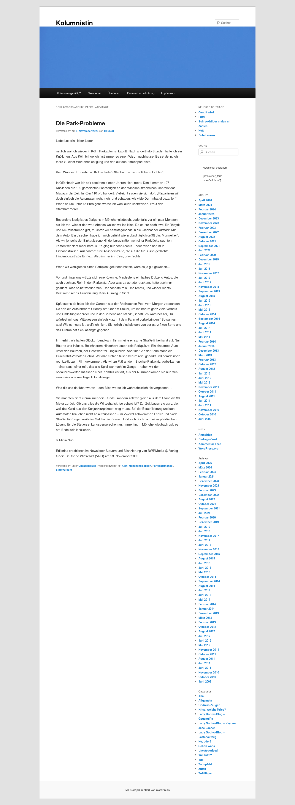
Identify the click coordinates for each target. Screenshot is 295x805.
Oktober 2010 (207, 414)
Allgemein (205, 700)
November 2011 (208, 387)
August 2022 (206, 237)
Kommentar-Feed (209, 444)
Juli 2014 (204, 328)
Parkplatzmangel (162, 466)
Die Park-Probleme (80, 123)
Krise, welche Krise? (212, 709)
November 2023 (208, 223)
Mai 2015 (204, 309)
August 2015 (206, 296)
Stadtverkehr (64, 469)
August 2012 (206, 368)
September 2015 (209, 291)
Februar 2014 (207, 341)
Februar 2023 (207, 228)
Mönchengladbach (140, 466)
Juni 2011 (204, 405)
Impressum (168, 93)
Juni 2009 (204, 419)
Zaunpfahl (205, 764)
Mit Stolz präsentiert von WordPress (147, 790)
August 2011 (206, 396)
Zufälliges (205, 773)
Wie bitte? (205, 755)
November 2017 (208, 273)
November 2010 (208, 410)
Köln (124, 466)
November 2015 (208, 287)
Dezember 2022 (208, 232)
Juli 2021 (204, 250)
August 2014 (206, 323)
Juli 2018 (204, 268)
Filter (201, 117)
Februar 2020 (207, 255)
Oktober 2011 (207, 391)
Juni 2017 (204, 282)
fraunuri (109, 131)
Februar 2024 (207, 209)
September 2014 (209, 318)
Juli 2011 (204, 400)
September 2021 (209, 246)
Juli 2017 (204, 278)
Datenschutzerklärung (140, 93)
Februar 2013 (207, 359)
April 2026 (205, 200)
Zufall (202, 769)
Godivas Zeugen (209, 705)
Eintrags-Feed (207, 439)
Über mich (114, 93)
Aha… (202, 696)
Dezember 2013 (208, 350)
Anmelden (205, 434)
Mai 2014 (204, 337)
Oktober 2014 (207, 314)
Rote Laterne (206, 135)
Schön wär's (206, 746)
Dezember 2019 (208, 259)
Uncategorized (87, 466)
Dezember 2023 (208, 218)
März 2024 (205, 205)
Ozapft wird (206, 112)
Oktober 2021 (207, 241)
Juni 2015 (204, 305)
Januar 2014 (206, 346)
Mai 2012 (204, 382)
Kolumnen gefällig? (69, 93)
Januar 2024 (206, 214)
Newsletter (94, 93)
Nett (201, 130)
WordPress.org (208, 448)
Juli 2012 (204, 373)
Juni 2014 (204, 332)
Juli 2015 (204, 300)
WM (200, 760)
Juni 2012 (204, 378)
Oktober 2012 (207, 364)
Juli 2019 (204, 264)
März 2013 (205, 355)
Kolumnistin (74, 22)
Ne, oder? (204, 741)
